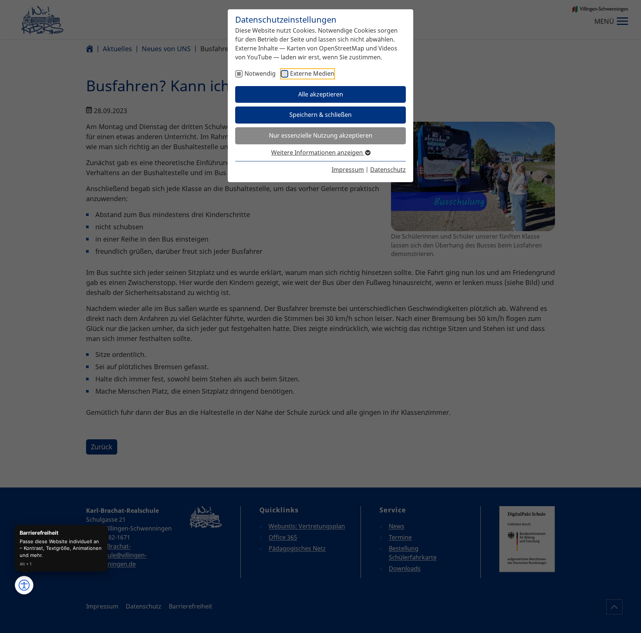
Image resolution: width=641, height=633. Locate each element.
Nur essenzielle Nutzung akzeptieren (320, 135)
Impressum (348, 169)
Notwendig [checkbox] (260, 73)
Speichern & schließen (320, 115)
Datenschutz (388, 169)
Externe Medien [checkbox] (312, 73)
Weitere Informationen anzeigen (317, 152)
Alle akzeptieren (320, 94)
